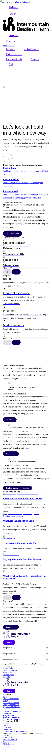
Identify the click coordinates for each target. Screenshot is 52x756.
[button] (9, 642)
